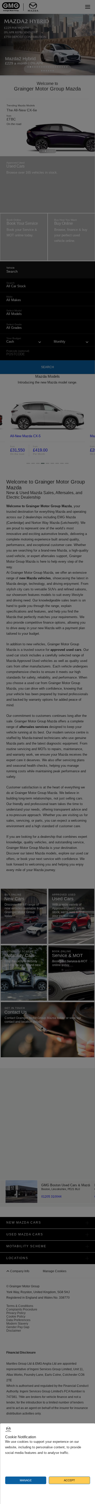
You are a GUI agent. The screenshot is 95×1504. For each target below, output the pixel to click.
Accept (69, 1480)
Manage (26, 1480)
